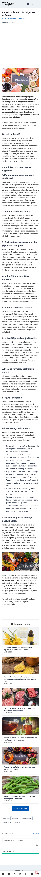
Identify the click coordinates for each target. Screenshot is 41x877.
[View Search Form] (32, 4)
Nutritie (5, 18)
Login (37, 833)
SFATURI (17, 822)
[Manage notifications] (36, 872)
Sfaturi (22, 18)
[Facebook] (28, 4)
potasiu (15, 818)
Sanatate (14, 18)
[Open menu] (37, 3)
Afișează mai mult (20, 809)
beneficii (6, 818)
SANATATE (7, 822)
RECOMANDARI (26, 818)
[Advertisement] (20, 45)
